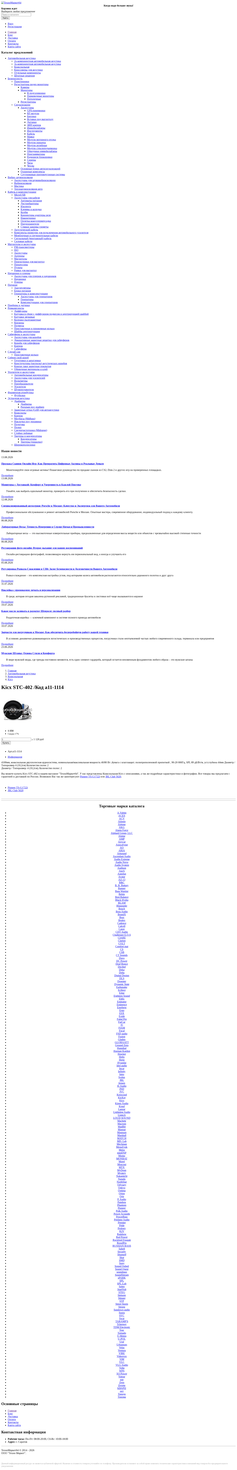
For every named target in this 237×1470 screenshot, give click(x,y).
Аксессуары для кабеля (27, 197)
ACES (121, 815)
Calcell (121, 926)
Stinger (121, 1298)
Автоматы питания (31, 200)
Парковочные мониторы (40, 96)
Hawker (122, 1054)
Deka (121, 969)
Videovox (122, 1356)
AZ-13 (121, 879)
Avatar (121, 876)
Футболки (19, 395)
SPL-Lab (121, 1283)
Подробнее (7, 475)
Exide (122, 1016)
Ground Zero (121, 1045)
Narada (121, 1179)
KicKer (122, 1097)
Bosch (121, 908)
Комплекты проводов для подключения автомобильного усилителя (51, 232)
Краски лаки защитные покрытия (32, 366)
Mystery (122, 1173)
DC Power (121, 961)
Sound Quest (121, 1269)
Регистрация (15, 26)
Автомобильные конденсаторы (31, 375)
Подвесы (19, 325)
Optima (122, 1190)
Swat (121, 1318)
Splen (122, 1286)
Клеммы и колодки (31, 209)
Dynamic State (121, 984)
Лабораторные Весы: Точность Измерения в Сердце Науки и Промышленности (47, 526)
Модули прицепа (36, 142)
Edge (121, 993)
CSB (121, 952)
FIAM (121, 1027)
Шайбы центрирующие (27, 331)
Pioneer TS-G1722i (18, 787)
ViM (121, 1359)
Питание (12, 285)
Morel (122, 1161)
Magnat (122, 1129)
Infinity (121, 1071)
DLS (121, 978)
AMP (122, 839)
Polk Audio (122, 1211)
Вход (10, 23)
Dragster (121, 981)
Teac (121, 1330)
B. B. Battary (121, 885)
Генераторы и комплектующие (31, 293)
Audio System (121, 865)
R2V (121, 1231)
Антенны (19, 255)
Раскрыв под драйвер (32, 407)
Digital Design (121, 975)
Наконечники (28, 218)
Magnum (121, 1132)
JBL (122, 1080)
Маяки (30, 136)
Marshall (121, 1135)
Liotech (122, 1115)
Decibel (122, 966)
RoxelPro (122, 1243)
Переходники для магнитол (29, 261)
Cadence (121, 923)
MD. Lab (122, 1141)
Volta (121, 1367)
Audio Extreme (122, 859)
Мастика (19, 186)
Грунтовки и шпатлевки (27, 360)
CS (121, 949)
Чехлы (30, 165)
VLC (121, 1362)
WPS (121, 1370)
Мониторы (27, 90)
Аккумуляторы (22, 287)
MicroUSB (19, 194)
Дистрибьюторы (30, 203)
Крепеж (18, 346)
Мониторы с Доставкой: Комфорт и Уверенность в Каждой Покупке (41, 484)
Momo (121, 1155)
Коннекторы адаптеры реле (36, 215)
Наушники (20, 279)
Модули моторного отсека (41, 139)
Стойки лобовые (23, 433)
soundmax (122, 1272)
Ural (121, 1341)
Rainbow (121, 1234)
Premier (122, 1222)
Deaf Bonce (122, 964)
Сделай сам (14, 351)
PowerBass (122, 1216)
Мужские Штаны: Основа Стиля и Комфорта (28, 653)
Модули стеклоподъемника (42, 148)
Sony (121, 1263)
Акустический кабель (26, 229)
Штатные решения (24, 75)
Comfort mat (121, 946)
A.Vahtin (121, 812)
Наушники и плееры (19, 273)
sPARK (122, 1277)
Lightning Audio (121, 1112)
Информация (15, 757)
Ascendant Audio (122, 856)
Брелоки (31, 116)
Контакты (13, 43)
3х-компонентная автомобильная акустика (37, 64)
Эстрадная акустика (19, 398)
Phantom (121, 1205)
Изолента (26, 206)
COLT (121, 943)
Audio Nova (121, 862)
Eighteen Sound (122, 995)
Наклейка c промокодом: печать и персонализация (30, 590)
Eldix (121, 998)
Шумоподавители (24, 389)
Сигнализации (22, 104)
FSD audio (121, 1033)
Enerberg (121, 1007)
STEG (121, 1292)
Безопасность (15, 78)
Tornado (122, 1333)
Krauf (122, 1106)
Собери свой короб (18, 357)
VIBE (122, 1353)
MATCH (121, 1138)
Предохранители (30, 224)
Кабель (31, 133)
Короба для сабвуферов (27, 343)
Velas (121, 1347)
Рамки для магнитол (25, 270)
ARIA (121, 850)
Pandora (122, 1202)
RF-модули (33, 113)
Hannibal (121, 1048)
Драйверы (19, 401)
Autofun (122, 873)
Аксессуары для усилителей (29, 378)
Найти (5, 18)
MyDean (121, 1170)
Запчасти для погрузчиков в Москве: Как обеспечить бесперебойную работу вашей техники (54, 632)
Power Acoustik (122, 1213)
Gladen (121, 1039)
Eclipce (122, 990)
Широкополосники (24, 444)
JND (121, 1088)
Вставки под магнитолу (40, 119)
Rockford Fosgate (122, 1240)
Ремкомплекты (16, 308)
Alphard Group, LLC (122, 833)
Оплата (12, 40)
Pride (121, 1225)
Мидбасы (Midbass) (24, 418)
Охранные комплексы (33, 171)
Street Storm (121, 1304)
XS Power (121, 1373)
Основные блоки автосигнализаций (40, 168)
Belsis (122, 894)
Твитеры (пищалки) (31, 441)
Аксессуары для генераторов (36, 296)
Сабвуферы (20, 348)
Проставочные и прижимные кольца (34, 328)
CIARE (122, 937)
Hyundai (121, 1062)
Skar (121, 1257)
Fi (122, 1025)
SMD (122, 1260)
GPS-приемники (36, 110)
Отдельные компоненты (27, 72)
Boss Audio (122, 911)
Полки (17, 427)
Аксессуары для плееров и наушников (35, 276)
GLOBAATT (122, 1042)
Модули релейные (37, 145)
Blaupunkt (121, 905)
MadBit (122, 1126)
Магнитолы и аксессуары (22, 244)
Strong (121, 1306)
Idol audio (122, 1065)
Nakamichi (121, 1176)
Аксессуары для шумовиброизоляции (35, 180)
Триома (122, 1397)
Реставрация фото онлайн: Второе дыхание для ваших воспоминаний (42, 548)
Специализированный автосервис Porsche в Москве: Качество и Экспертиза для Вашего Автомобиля (60, 505)
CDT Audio (122, 932)
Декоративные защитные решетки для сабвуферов (41, 340)
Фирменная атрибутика (21, 392)
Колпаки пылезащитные (27, 319)
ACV (122, 818)
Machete (121, 1120)
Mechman (122, 1144)
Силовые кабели (23, 241)
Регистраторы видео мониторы (31, 84)
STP (121, 1301)
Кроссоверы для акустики (28, 69)
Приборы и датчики (19, 305)
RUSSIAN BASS (122, 1245)
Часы (30, 162)
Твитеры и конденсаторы (28, 436)
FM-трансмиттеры (24, 247)
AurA (122, 871)
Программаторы (36, 154)
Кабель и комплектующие (22, 192)
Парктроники (21, 81)
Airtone (122, 824)
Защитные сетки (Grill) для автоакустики (36, 410)
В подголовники (36, 93)
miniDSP (121, 1152)
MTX (122, 1167)
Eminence (122, 1004)
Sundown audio (122, 1309)
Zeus (121, 1382)
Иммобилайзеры (36, 128)
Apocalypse (122, 844)
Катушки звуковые (24, 317)
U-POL (122, 1338)
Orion (122, 1193)
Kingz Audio (121, 1103)
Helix (122, 1057)
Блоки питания (22, 290)
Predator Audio (121, 1219)
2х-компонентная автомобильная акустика (37, 61)
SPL (121, 1280)
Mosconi (121, 1164)
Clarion (122, 940)
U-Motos (121, 1336)
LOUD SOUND (121, 1118)
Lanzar (121, 1109)
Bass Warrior (121, 891)
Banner (121, 888)
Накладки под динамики (27, 421)
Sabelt (122, 1248)
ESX (121, 1013)
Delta (121, 972)
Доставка (13, 37)
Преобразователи (23, 383)
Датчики (32, 122)
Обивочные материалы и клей (31, 369)
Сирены (31, 160)
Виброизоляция (22, 183)
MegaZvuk (121, 1147)
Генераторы (27, 299)
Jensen (121, 1083)
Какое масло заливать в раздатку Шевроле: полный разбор (36, 611)
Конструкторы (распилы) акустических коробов (40, 363)
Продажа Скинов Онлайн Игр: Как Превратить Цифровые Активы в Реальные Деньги (52, 463)
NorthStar (122, 1181)
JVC (121, 1091)
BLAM (122, 902)
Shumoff (121, 1254)
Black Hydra (121, 900)
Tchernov (122, 1324)
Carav (122, 929)
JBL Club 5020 (15, 790)
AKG (122, 827)
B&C (121, 882)
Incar (121, 1068)
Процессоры (21, 264)
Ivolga (121, 1077)
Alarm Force (121, 830)
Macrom (122, 1123)
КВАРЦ (121, 1388)
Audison (121, 868)
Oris (122, 1196)
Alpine (121, 836)
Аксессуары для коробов (27, 337)
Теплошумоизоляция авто (28, 189)
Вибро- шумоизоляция (20, 177)
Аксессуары (27, 107)
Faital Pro (122, 1019)
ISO (16, 250)
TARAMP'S (121, 1321)
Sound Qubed (122, 1266)
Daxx (122, 958)
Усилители (20, 386)
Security (122, 1251)
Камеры (25, 87)
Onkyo (121, 1187)
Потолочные (34, 99)
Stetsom (122, 1295)
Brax (121, 917)
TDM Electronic (121, 1327)
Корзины (19, 322)
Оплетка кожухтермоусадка (36, 221)
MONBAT (121, 1158)
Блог (10, 35)
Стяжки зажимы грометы (35, 226)
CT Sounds (122, 955)
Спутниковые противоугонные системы (43, 174)
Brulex (121, 920)
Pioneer (122, 1208)
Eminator (121, 1001)
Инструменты (34, 130)
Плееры (18, 282)
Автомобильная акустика (22, 58)
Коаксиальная (21, 67)
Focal (122, 1030)
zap (121, 1379)
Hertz (122, 1059)
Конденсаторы (29, 439)
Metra (122, 1150)
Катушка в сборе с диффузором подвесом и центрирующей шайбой (51, 314)
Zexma (121, 1385)
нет (122, 1391)
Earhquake (121, 987)
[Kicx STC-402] (17, 725)
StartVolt (121, 1289)
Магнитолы (20, 258)
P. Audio (121, 1199)
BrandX (122, 914)
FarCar (121, 1022)
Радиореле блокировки (39, 157)
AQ (122, 847)
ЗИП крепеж (34, 125)
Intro (121, 1074)
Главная (12, 32)
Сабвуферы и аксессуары (21, 334)
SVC (121, 1315)
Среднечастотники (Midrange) (30, 430)
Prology (122, 1228)
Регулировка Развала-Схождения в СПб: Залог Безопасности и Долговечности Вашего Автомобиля (59, 569)
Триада (122, 1394)
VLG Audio (122, 1365)
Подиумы (19, 424)
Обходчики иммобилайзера (42, 151)
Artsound (122, 853)
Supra (122, 1312)
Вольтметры (21, 380)
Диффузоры (20, 311)
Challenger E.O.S (122, 934)
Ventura (122, 1350)
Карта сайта (14, 46)
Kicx (10, 679)
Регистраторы (28, 101)
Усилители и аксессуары (21, 372)
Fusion (121, 1036)
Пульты (18, 267)
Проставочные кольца (26, 354)
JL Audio (121, 1086)
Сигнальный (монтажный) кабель (32, 238)
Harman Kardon (122, 1051)
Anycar (122, 841)
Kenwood (122, 1094)
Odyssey (121, 1184)
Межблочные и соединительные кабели (36, 235)
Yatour (121, 1376)
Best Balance (121, 897)
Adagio (122, 821)
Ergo (121, 1010)
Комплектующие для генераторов (39, 302)
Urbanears (122, 1344)
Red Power (122, 1237)
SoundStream (122, 1274)
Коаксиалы (20, 412)
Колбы (24, 212)
